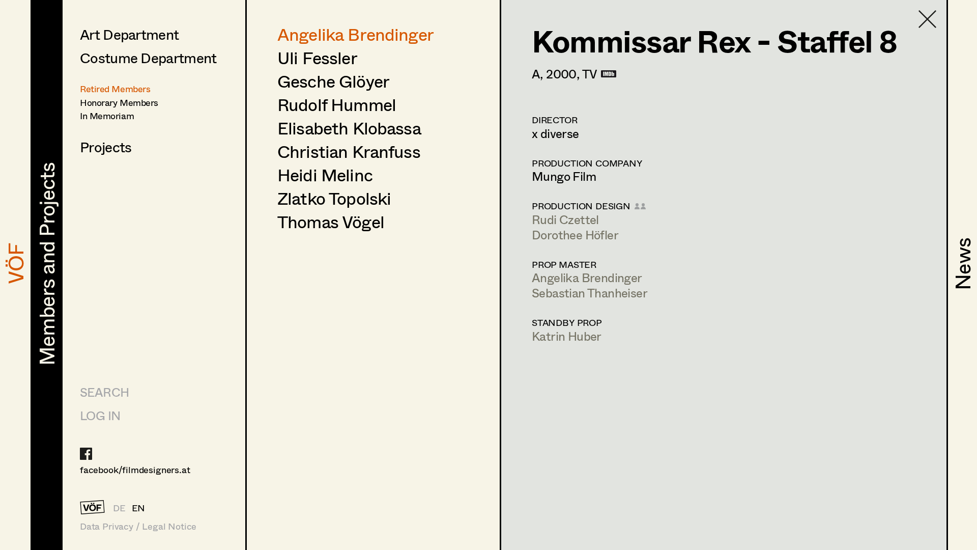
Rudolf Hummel (336, 104)
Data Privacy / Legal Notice (138, 526)
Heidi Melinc (324, 174)
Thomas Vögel (330, 221)
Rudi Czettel (565, 219)
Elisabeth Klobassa (349, 128)
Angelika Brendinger (355, 34)
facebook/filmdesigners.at (135, 469)
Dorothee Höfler (575, 234)
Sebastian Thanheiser (589, 292)
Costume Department (148, 57)
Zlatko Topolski (334, 198)
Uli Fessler (317, 57)
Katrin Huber (566, 335)
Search (104, 391)
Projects (105, 146)
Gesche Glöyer (333, 81)
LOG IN (100, 415)
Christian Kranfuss (348, 151)
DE (119, 508)
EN (139, 508)
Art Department (129, 34)
